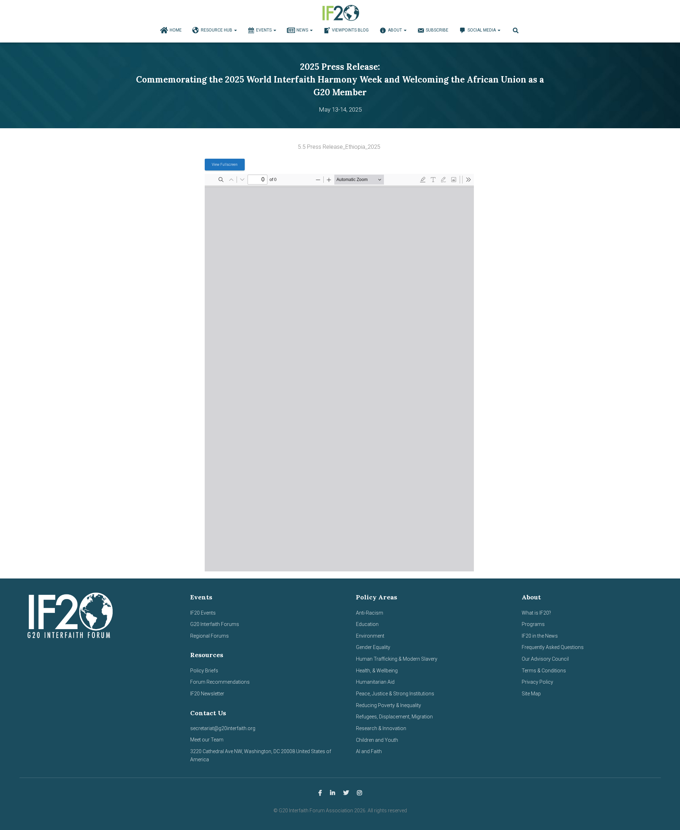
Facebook (320, 793)
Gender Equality (373, 647)
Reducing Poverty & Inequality (388, 705)
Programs (533, 624)
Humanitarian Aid (375, 682)
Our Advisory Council (545, 659)
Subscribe (437, 30)
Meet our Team (206, 740)
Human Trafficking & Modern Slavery (396, 659)
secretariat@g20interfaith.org (222, 728)
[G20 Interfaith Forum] (340, 12)
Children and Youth (377, 740)
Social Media (482, 30)
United (303, 751)
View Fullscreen (225, 164)
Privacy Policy (537, 682)
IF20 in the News (540, 636)
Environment (370, 636)
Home (176, 30)
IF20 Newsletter (207, 693)
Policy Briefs (204, 670)
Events (264, 30)
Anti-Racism (369, 613)
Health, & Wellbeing (377, 670)
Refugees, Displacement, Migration (394, 716)
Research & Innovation (381, 728)
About (395, 30)
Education (367, 624)
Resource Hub (217, 30)
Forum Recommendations (220, 682)
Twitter (346, 793)
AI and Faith (369, 751)
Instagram (359, 793)
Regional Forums (209, 636)
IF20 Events (203, 613)
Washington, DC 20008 (269, 751)
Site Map (531, 693)
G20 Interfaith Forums (214, 624)
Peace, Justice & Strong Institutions (395, 693)
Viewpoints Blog (350, 30)
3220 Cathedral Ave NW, (217, 751)
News (302, 30)
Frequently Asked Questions (553, 647)
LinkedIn (333, 793)
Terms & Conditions (544, 670)
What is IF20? (536, 613)
